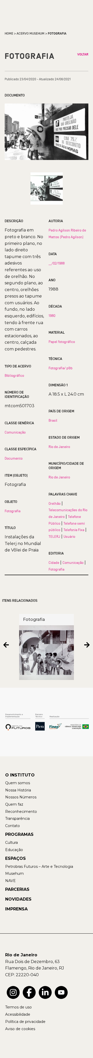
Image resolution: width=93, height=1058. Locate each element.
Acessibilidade (17, 1014)
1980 (52, 316)
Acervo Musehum (30, 33)
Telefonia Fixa (74, 530)
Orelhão (54, 503)
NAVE (10, 881)
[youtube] (61, 992)
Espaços (15, 858)
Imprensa (16, 909)
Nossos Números (20, 797)
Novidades (18, 899)
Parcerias (17, 889)
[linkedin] (45, 992)
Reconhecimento (21, 811)
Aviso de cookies (20, 1029)
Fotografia (12, 511)
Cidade (54, 562)
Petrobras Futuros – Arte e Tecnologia (39, 866)
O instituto (20, 775)
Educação (14, 850)
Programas (19, 834)
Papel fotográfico (62, 342)
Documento (13, 458)
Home (9, 33)
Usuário (69, 536)
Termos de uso (18, 1007)
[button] (6, 645)
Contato (12, 826)
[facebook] (29, 992)
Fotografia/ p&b (61, 368)
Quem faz (14, 804)
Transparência (17, 818)
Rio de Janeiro (59, 447)
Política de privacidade (25, 1021)
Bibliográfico (14, 375)
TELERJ (54, 536)
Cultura (11, 842)
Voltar (82, 54)
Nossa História (18, 790)
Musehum (14, 873)
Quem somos (17, 783)
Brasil (53, 420)
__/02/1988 (57, 263)
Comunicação (15, 432)
